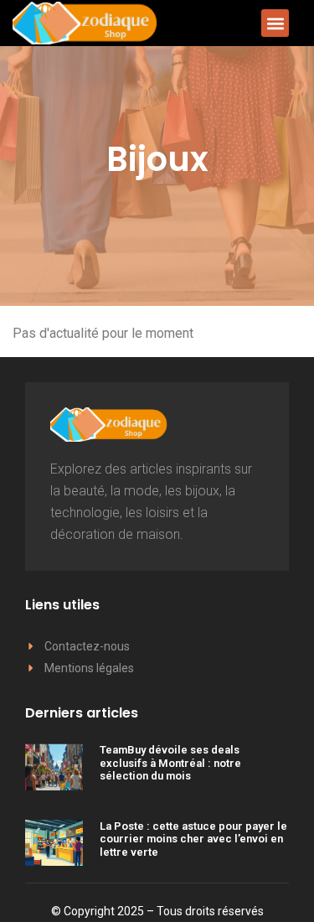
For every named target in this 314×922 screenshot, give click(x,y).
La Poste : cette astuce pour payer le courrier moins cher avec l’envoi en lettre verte (193, 839)
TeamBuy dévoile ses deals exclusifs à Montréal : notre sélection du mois (170, 762)
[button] (275, 23)
